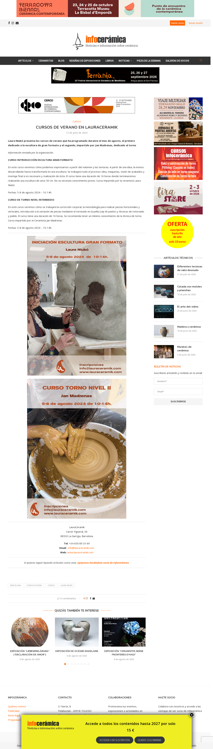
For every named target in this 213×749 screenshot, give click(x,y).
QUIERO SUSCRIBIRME (149, 740)
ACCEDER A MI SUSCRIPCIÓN (115, 740)
